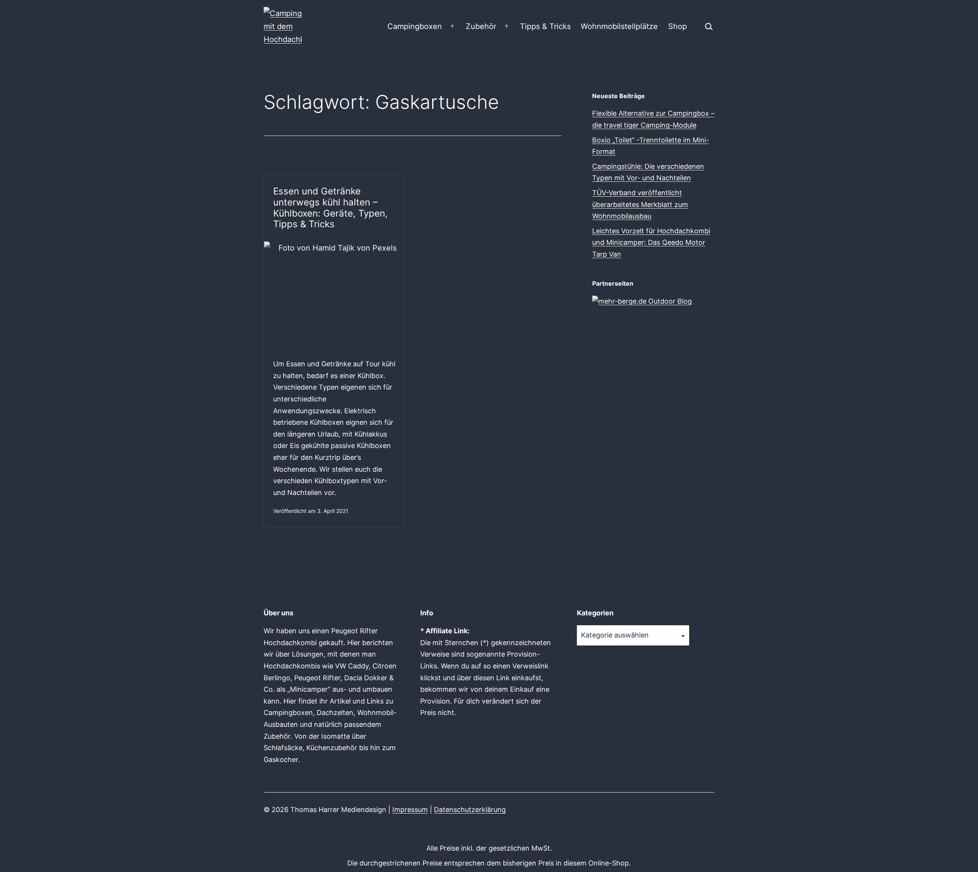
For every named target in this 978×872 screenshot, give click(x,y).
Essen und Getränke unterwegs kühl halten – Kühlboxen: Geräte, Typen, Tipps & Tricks (330, 208)
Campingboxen (414, 26)
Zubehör (481, 26)
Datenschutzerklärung (470, 810)
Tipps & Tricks (545, 26)
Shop (677, 26)
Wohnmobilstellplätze (619, 26)
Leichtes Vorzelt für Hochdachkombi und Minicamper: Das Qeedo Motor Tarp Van (651, 242)
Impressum (410, 810)
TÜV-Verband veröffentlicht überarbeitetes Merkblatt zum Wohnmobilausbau (640, 204)
